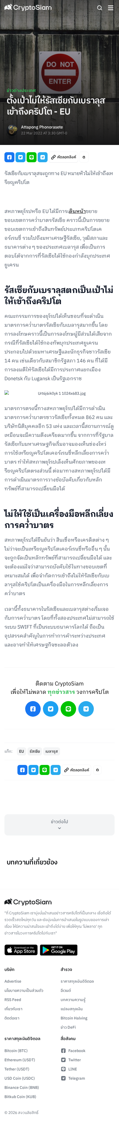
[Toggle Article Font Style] (84, 157)
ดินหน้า (77, 211)
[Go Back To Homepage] (27, 7)
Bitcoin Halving (74, 1018)
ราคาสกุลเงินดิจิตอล (77, 981)
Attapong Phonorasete (42, 127)
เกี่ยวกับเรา (13, 1009)
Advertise (12, 981)
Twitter (74, 1060)
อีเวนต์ (66, 991)
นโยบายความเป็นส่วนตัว (23, 991)
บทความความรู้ (73, 1000)
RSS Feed (12, 1000)
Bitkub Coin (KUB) (20, 1097)
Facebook (77, 1051)
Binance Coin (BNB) (21, 1088)
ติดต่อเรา (11, 1018)
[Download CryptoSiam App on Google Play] (58, 950)
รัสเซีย (35, 751)
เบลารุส (51, 751)
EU (21, 751)
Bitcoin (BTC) (16, 1051)
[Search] (100, 8)
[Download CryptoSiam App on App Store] (21, 950)
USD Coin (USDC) (19, 1078)
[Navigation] (111, 8)
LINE (72, 1069)
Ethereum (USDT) (19, 1060)
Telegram (76, 1078)
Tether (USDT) (16, 1069)
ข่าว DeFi (68, 1027)
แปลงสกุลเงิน (72, 1009)
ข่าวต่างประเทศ (21, 91)
